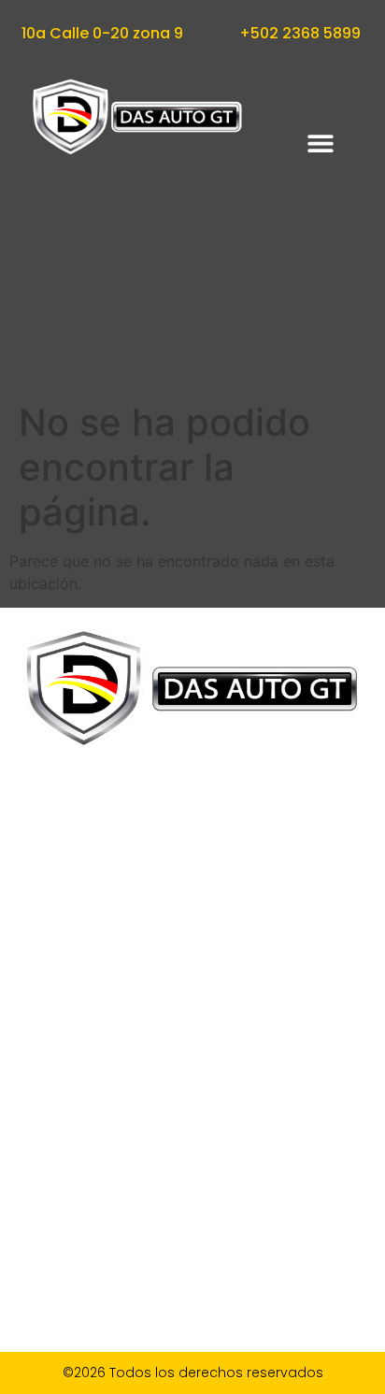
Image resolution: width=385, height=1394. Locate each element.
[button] (321, 143)
